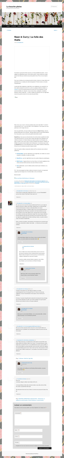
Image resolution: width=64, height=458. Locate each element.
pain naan (47, 182)
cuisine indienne (37, 182)
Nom (17, 430)
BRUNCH (19, 26)
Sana (18, 165)
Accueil (8, 26)
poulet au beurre (17, 183)
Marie (29, 203)
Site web (16, 442)
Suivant (56, 30)
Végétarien (43, 181)
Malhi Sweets (20, 161)
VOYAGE (32, 26)
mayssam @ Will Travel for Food (34, 326)
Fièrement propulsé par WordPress (32, 453)
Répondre (18, 197)
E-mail (17, 436)
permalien (37, 183)
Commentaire (18, 413)
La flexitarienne (31, 340)
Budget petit (27, 181)
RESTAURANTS (26, 26)
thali (25, 183)
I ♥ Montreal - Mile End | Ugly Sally (25, 358)
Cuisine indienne (32, 181)
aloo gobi (26, 182)
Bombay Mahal (20, 153)
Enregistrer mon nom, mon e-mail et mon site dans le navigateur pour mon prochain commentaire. (32, 445)
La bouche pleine (14, 6)
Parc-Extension (38, 181)
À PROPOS (13, 26)
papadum (16, 89)
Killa (23, 247)
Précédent (8, 30)
